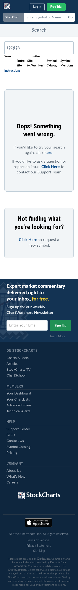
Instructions (12, 70)
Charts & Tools (17, 358)
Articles (12, 363)
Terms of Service (38, 540)
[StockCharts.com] (7, 6)
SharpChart (12, 17)
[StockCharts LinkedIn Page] (62, 507)
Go (70, 17)
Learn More (59, 336)
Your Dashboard (18, 393)
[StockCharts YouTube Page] (16, 507)
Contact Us (15, 441)
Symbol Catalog (18, 447)
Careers (12, 482)
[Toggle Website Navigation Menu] (72, 6)
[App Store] (38, 522)
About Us (13, 470)
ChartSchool (16, 375)
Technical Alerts (18, 411)
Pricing (11, 452)
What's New (15, 476)
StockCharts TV (18, 369)
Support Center (18, 429)
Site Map (39, 551)
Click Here (50, 167)
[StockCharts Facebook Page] (46, 507)
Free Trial (56, 6)
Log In (37, 6)
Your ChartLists (18, 399)
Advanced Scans (18, 405)
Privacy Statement (38, 545)
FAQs (10, 435)
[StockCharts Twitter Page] (32, 507)
